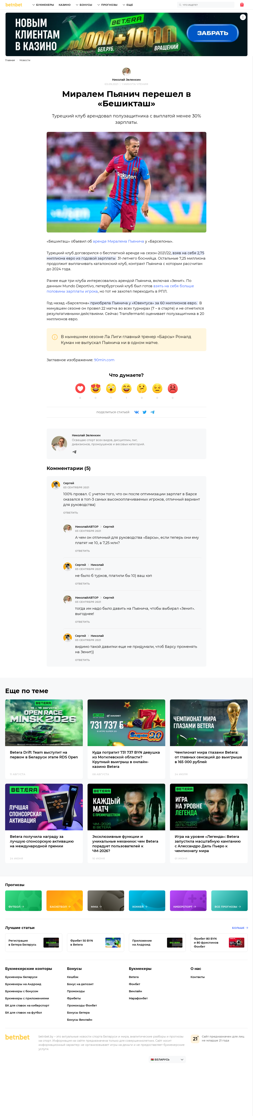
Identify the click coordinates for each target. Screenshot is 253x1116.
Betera (134, 977)
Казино (65, 4)
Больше (238, 927)
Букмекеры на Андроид (23, 984)
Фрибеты (74, 998)
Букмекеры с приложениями (27, 998)
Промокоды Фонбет (82, 1005)
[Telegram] (152, 412)
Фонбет (134, 984)
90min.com (104, 360)
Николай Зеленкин (126, 79)
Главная (10, 60)
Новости (25, 60)
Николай (81, 526)
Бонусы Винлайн (79, 1020)
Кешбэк (72, 977)
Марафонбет (138, 998)
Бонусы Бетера (78, 1012)
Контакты (198, 977)
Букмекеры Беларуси (21, 977)
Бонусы (86, 4)
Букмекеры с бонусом (21, 991)
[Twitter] (144, 412)
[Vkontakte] (137, 412)
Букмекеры (45, 4)
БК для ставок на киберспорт (27, 1005)
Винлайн (135, 991)
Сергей (68, 483)
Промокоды (76, 991)
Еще (129, 4)
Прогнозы (109, 4)
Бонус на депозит (80, 984)
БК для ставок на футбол (23, 1012)
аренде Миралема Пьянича (118, 241)
